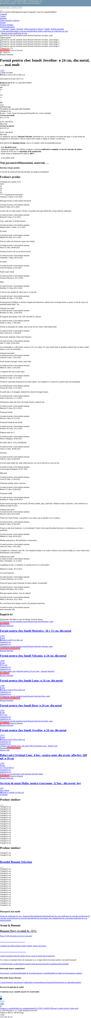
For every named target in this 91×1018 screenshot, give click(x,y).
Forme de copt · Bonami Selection (23, 916)
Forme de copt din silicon (22, 918)
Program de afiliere (65, 982)
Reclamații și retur (40, 973)
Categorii (8, 31)
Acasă (2, 31)
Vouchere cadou (12, 982)
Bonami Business (47, 982)
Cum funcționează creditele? (71, 973)
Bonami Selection (43, 916)
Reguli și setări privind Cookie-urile (65, 1008)
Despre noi (22, 982)
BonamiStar (76, 982)
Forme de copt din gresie (73, 916)
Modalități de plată (54, 973)
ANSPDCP (47, 1008)
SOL (36, 1008)
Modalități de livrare (26, 973)
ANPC (40, 1008)
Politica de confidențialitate (24, 1008)
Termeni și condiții (7, 1008)
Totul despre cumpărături (9, 973)
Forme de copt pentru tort (66, 918)
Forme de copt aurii (57, 916)
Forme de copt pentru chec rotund (44, 918)
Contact (3, 982)
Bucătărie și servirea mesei (21, 31)
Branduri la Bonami (33, 982)
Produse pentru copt (38, 31)
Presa (56, 982)
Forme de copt (62, 31)
